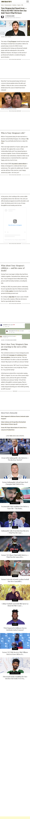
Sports (19, 5)
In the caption (9, 291)
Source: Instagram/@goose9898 (8, 108)
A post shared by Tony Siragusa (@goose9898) (15, 239)
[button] (28, 2)
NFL (22, 5)
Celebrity (14, 5)
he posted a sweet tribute (19, 163)
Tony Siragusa (12, 41)
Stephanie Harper (10, 16)
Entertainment (8, 5)
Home (2, 5)
